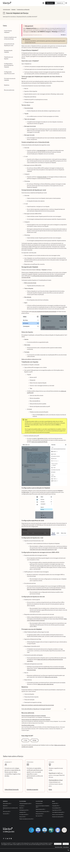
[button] (44, 323)
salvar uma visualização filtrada (39, 441)
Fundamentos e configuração (23, 9)
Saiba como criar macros (51, 677)
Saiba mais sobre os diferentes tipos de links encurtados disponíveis (44, 589)
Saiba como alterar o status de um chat (31, 359)
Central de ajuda (6, 9)
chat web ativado (41, 150)
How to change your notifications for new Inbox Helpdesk (36, 719)
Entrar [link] (50, 789)
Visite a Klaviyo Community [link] (12, 789)
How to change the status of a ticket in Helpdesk (34, 715)
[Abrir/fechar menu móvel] (66, 3)
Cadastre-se (60, 3)
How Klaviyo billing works (28, 725)
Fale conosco (50, 3)
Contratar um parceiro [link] (32, 789)
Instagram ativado (41, 176)
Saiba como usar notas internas (45, 684)
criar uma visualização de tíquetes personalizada (44, 311)
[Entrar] (43, 3)
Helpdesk (13, 9)
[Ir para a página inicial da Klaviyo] (7, 3)
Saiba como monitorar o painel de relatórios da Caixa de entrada (38, 705)
